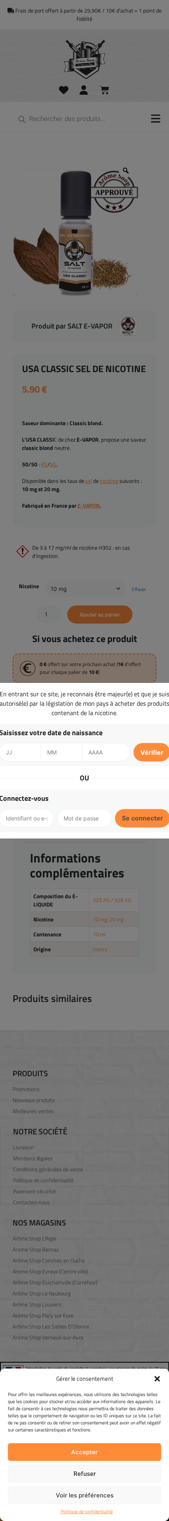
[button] (157, 1379)
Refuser (84, 1473)
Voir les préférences (85, 1495)
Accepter (84, 1452)
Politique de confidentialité (87, 1511)
